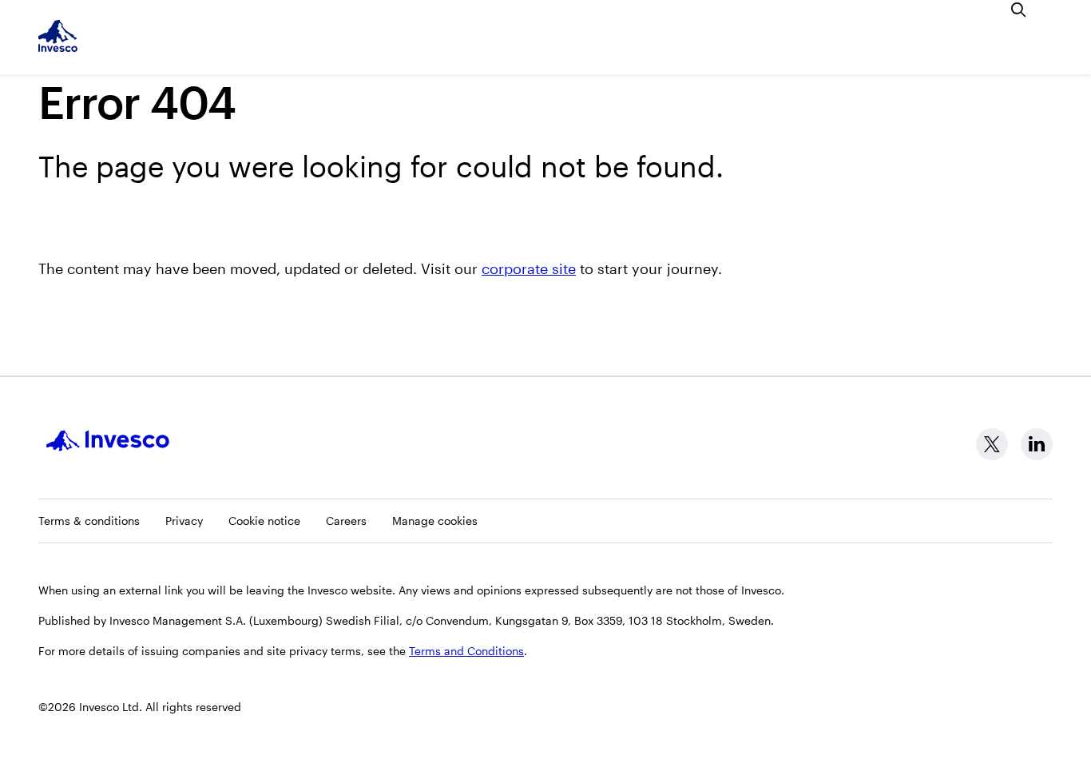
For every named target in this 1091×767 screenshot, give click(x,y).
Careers (346, 520)
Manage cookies (435, 520)
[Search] (1019, 9)
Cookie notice (264, 520)
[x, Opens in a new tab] (992, 444)
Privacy (184, 520)
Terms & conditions (89, 520)
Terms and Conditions (466, 651)
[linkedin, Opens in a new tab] (1037, 444)
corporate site (529, 268)
